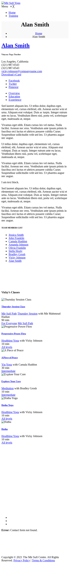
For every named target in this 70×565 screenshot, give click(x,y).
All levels (6, 347)
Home (38, 33)
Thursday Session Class (13, 306)
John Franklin (16, 238)
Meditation (7, 388)
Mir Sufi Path (9, 313)
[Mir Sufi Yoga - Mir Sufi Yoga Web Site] (10, 3)
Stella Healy (15, 251)
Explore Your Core (11, 381)
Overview (14, 93)
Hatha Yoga (7, 405)
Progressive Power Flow (13, 333)
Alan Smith (15, 45)
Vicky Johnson (17, 257)
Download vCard (11, 74)
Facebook (14, 80)
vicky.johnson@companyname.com (21, 71)
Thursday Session (27, 313)
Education (14, 96)
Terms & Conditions (43, 560)
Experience (15, 99)
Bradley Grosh (17, 254)
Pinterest (13, 87)
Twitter (13, 83)
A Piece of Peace (9, 357)
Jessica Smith (16, 234)
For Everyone (9, 323)
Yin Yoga (6, 364)
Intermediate (8, 371)
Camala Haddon (18, 241)
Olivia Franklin (17, 247)
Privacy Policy (21, 560)
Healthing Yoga (10, 340)
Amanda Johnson (18, 244)
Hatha (4, 429)
